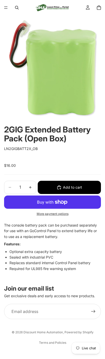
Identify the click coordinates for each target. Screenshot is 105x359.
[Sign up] (93, 311)
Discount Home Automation (43, 332)
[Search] (16, 7)
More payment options (53, 214)
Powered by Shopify (79, 332)
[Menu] (6, 7)
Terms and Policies (52, 343)
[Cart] (98, 7)
